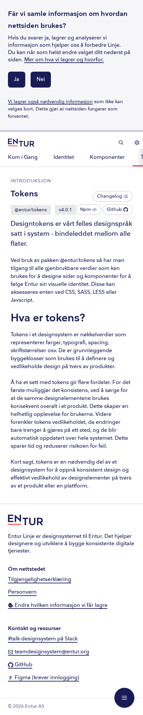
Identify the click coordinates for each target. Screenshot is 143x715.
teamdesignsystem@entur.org (51, 652)
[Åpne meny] (124, 698)
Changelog (109, 196)
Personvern (22, 592)
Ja (16, 79)
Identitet (64, 157)
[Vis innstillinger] (137, 143)
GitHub (22, 665)
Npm (85, 209)
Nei (41, 79)
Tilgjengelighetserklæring (39, 579)
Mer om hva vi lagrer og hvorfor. (64, 60)
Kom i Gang (23, 157)
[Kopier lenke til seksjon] (94, 319)
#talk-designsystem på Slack (42, 639)
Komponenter (107, 157)
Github (114, 209)
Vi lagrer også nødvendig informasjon (50, 101)
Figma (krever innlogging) (46, 678)
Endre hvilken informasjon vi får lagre (60, 605)
